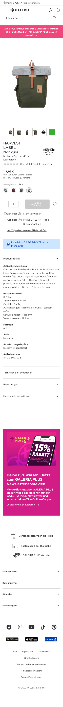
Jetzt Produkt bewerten (39, 164)
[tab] (31, 84)
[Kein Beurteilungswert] (12, 164)
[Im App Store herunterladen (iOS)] (31, 639)
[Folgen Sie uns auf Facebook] (9, 627)
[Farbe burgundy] (13, 190)
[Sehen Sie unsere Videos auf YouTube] (31, 627)
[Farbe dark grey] (21, 190)
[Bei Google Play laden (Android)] (12, 639)
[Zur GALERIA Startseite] (20, 10)
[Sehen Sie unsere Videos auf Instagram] (20, 627)
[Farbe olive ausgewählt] (29, 190)
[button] (23, 3)
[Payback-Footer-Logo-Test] (51, 639)
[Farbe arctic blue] (5, 190)
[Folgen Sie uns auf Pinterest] (54, 627)
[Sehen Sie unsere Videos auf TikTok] (43, 627)
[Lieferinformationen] (19, 214)
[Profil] (51, 10)
